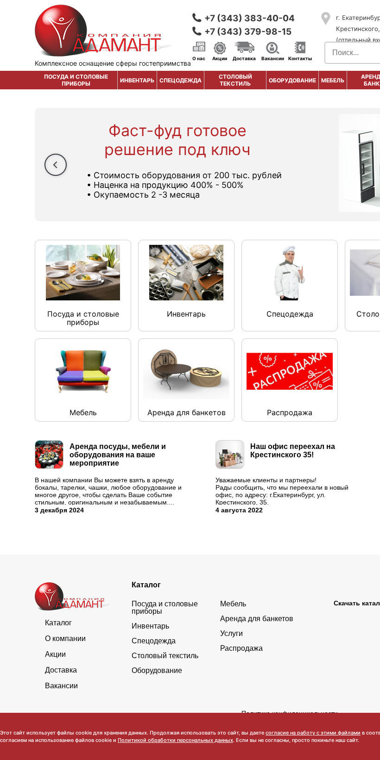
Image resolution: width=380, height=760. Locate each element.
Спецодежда (180, 80)
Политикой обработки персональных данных (175, 740)
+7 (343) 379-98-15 (247, 31)
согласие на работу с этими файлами (313, 732)
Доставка (244, 58)
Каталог (58, 623)
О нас (198, 58)
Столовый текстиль (235, 80)
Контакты (300, 58)
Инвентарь (137, 80)
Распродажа (241, 648)
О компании (65, 638)
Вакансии (272, 58)
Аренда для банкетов (256, 619)
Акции (219, 58)
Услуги (231, 633)
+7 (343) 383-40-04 (249, 18)
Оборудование (292, 80)
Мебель (332, 80)
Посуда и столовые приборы (76, 80)
